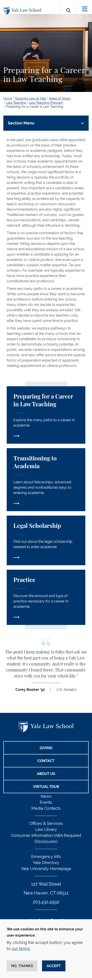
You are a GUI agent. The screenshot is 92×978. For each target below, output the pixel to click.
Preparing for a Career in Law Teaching (34, 106)
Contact (46, 761)
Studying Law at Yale (30, 98)
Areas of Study (60, 98)
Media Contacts (46, 808)
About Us (46, 774)
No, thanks (22, 966)
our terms (21, 948)
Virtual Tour (46, 787)
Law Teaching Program (46, 102)
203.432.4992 (46, 902)
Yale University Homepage (46, 868)
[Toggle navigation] (84, 9)
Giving (46, 748)
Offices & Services (46, 823)
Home (7, 98)
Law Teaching (16, 102)
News (46, 796)
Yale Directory (46, 862)
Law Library (46, 829)
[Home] (23, 11)
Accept (54, 966)
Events (46, 802)
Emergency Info (46, 856)
